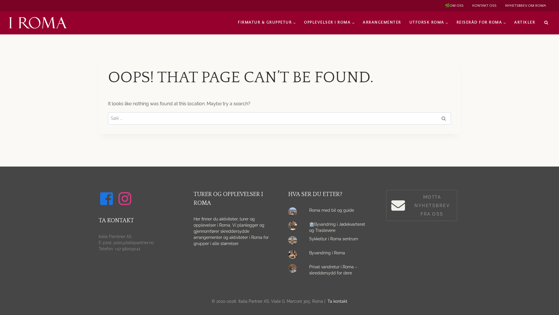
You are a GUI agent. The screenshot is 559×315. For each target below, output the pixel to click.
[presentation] (294, 213)
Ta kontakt (337, 301)
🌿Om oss (454, 6)
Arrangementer (382, 22)
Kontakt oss (484, 6)
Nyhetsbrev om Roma (525, 6)
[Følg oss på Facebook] (107, 198)
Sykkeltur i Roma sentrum (333, 239)
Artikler (524, 22)
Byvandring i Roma (327, 253)
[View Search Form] (546, 23)
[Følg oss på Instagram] (125, 198)
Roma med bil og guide (331, 210)
